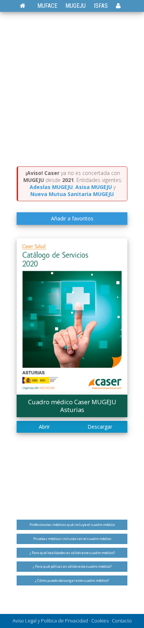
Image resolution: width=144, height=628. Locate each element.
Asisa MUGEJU (93, 186)
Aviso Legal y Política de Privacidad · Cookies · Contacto (72, 620)
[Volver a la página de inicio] (26, 5)
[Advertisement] (72, 90)
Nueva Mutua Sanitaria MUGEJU (72, 193)
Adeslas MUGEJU (51, 186)
